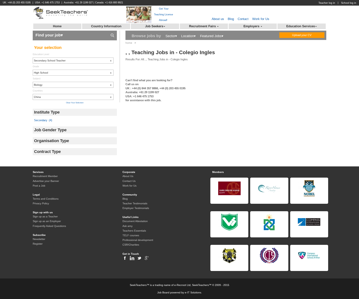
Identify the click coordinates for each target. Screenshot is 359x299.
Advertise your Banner (46, 180)
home (128, 42)
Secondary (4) (43, 120)
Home (57, 26)
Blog (231, 19)
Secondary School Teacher (72, 60)
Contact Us (129, 180)
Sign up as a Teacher (45, 216)
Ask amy (127, 225)
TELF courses (130, 235)
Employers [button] (251, 26)
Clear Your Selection (75, 103)
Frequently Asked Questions (49, 225)
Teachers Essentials (134, 230)
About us (218, 19)
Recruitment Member (45, 176)
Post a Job (39, 185)
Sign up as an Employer (47, 221)
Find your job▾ (49, 35)
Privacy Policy (41, 203)
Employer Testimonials (135, 208)
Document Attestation (135, 221)
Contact (243, 19)
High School (72, 72)
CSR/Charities (130, 244)
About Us (127, 176)
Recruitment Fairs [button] (203, 26)
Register (38, 243)
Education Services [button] (300, 26)
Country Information (106, 26)
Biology (72, 84)
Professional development (137, 239)
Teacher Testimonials (134, 203)
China (72, 96)
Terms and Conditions (46, 198)
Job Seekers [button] (154, 26)
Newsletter (39, 239)
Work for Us (260, 19)
